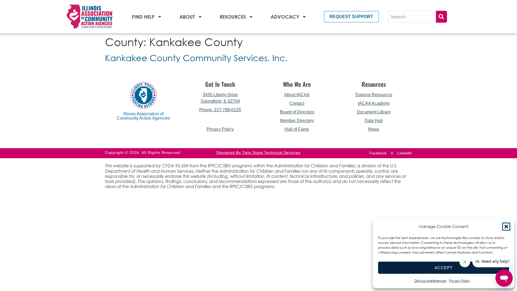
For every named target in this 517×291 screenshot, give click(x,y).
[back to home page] (90, 17)
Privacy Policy (459, 281)
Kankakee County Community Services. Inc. (196, 58)
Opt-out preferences (430, 281)
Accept (444, 267)
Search (441, 17)
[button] (506, 226)
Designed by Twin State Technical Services (258, 152)
